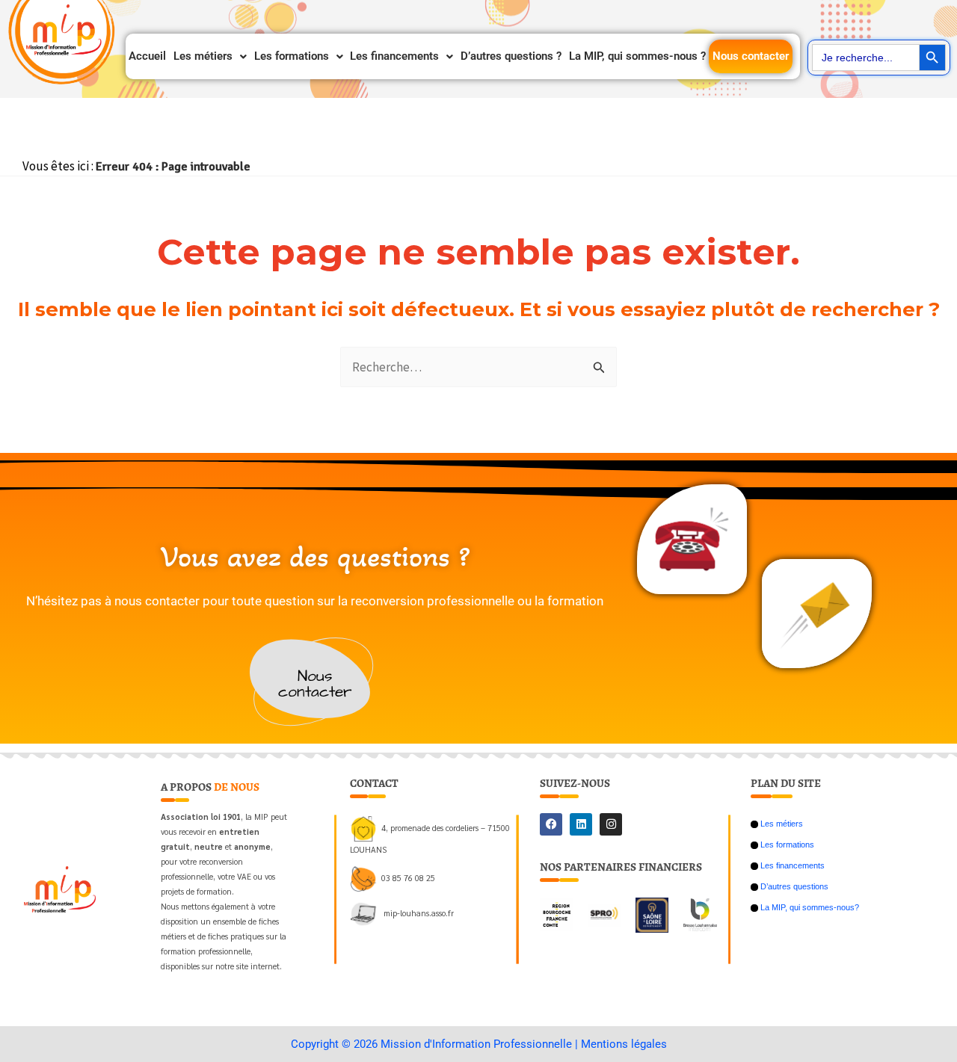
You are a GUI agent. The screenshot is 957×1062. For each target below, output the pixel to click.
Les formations (291, 56)
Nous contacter (751, 56)
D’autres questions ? (511, 56)
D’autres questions (793, 886)
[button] (210, 56)
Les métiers (203, 56)
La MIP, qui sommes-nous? (808, 907)
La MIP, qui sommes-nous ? (637, 56)
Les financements (394, 56)
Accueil (147, 56)
